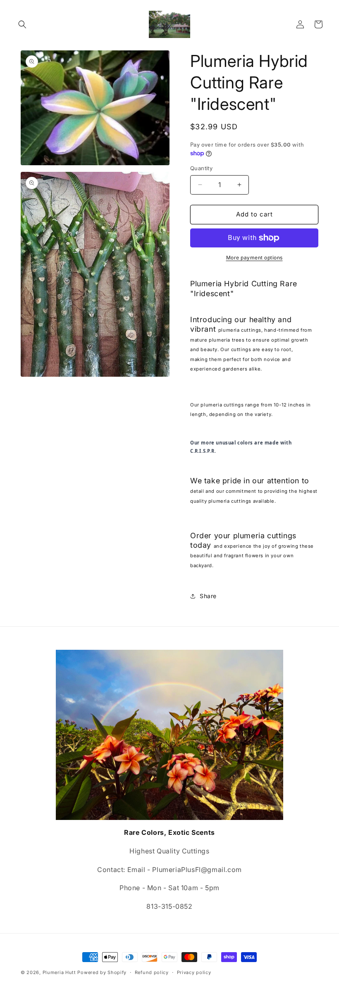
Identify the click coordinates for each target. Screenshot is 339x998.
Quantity (201, 168)
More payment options (254, 257)
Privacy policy (194, 972)
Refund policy (152, 972)
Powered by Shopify (102, 972)
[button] (22, 24)
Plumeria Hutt (59, 972)
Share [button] (208, 595)
